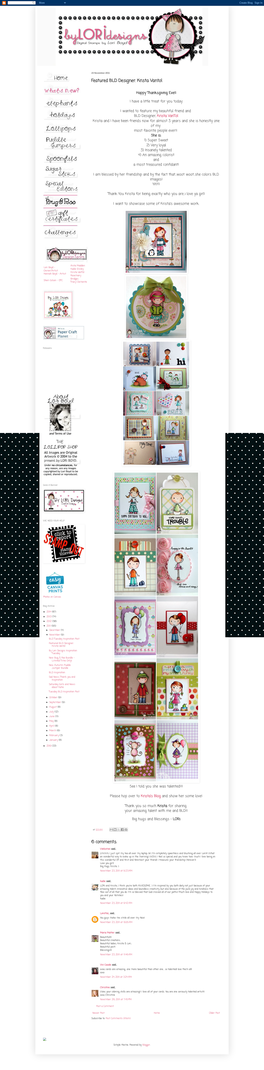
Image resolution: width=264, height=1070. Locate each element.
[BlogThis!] (115, 829)
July (52, 712)
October (53, 697)
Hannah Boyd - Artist (55, 274)
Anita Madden (78, 266)
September (55, 702)
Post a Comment (105, 1006)
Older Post (214, 1013)
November (55, 635)
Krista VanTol (77, 272)
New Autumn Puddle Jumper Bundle (60, 667)
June (52, 716)
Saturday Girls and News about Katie (62, 686)
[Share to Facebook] (122, 829)
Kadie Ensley (77, 269)
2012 (49, 621)
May (52, 721)
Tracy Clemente (79, 282)
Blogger (146, 1045)
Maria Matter (107, 933)
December (55, 630)
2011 (49, 626)
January (54, 740)
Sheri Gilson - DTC (53, 280)
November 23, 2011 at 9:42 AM (116, 903)
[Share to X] (119, 829)
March (53, 730)
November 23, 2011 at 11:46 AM (116, 954)
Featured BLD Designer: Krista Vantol (61, 645)
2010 (49, 746)
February (54, 735)
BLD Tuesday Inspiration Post (64, 639)
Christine (105, 987)
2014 (49, 612)
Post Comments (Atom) (118, 1018)
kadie (103, 881)
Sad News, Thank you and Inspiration (62, 678)
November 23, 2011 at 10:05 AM (116, 922)
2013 (49, 616)
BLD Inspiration (57, 672)
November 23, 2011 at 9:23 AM (116, 871)
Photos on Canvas (52, 597)
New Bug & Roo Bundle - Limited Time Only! (62, 659)
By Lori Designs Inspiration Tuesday (63, 652)
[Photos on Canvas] (55, 594)
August (53, 707)
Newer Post (98, 1013)
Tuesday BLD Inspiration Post (64, 692)
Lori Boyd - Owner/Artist (51, 269)
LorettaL (104, 913)
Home (157, 1013)
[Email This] (111, 829)
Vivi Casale (105, 965)
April (52, 726)
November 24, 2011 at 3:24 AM (116, 977)
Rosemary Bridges (76, 277)
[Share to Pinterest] (126, 829)
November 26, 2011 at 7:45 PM (116, 999)
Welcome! (105, 849)
